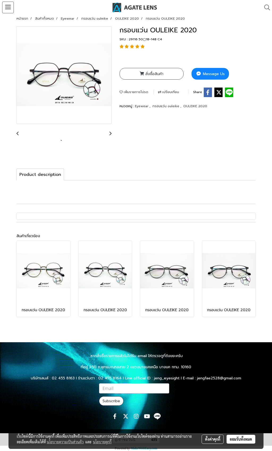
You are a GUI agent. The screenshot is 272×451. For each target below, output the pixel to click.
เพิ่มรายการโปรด (135, 92)
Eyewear (142, 106)
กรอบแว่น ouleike (166, 106)
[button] (265, 7)
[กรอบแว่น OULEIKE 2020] (64, 75)
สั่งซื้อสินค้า (153, 74)
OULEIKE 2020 (195, 106)
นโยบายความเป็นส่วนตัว (65, 441)
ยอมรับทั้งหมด (241, 439)
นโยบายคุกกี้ (102, 441)
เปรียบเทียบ (170, 92)
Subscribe (111, 401)
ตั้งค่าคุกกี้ (212, 439)
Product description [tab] (40, 174)
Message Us (213, 74)
